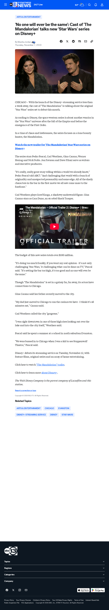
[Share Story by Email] (85, 41)
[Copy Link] (91, 41)
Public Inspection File (11, 603)
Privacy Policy (9, 600)
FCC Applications (27, 603)
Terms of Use (78, 600)
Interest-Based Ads (92, 600)
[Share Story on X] (67, 41)
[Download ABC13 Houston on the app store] (83, 590)
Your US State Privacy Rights (62, 600)
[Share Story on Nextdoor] (79, 41)
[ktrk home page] (10, 551)
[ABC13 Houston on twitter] (13, 590)
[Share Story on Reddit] (73, 41)
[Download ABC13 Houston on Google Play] (98, 590)
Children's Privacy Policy (41, 600)
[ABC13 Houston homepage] (20, 5)
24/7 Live (38, 4)
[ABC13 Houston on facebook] (7, 590)
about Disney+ (49, 372)
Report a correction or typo (25, 390)
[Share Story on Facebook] (61, 41)
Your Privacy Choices (23, 600)
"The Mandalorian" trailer (50, 364)
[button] (5, 4)
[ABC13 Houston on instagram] (19, 590)
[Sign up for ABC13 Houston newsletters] (26, 590)
